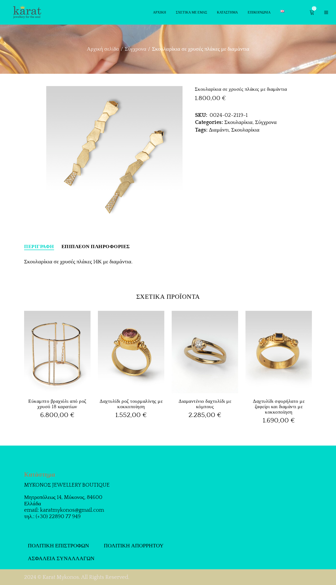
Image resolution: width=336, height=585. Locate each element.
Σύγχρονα (135, 49)
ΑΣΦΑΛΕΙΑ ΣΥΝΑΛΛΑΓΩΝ (61, 558)
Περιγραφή (39, 246)
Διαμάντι (219, 130)
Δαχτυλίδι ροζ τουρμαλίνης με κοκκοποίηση (131, 404)
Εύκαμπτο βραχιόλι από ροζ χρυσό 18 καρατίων (57, 404)
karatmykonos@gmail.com (72, 510)
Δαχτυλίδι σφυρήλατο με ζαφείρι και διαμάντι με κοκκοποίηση (279, 407)
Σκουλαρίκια (238, 122)
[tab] (39, 246)
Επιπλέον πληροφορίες (95, 246)
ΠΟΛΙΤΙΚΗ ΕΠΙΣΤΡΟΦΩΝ (58, 546)
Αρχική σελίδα (103, 49)
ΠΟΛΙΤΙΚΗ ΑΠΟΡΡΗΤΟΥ (134, 546)
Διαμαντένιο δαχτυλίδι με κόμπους (205, 404)
